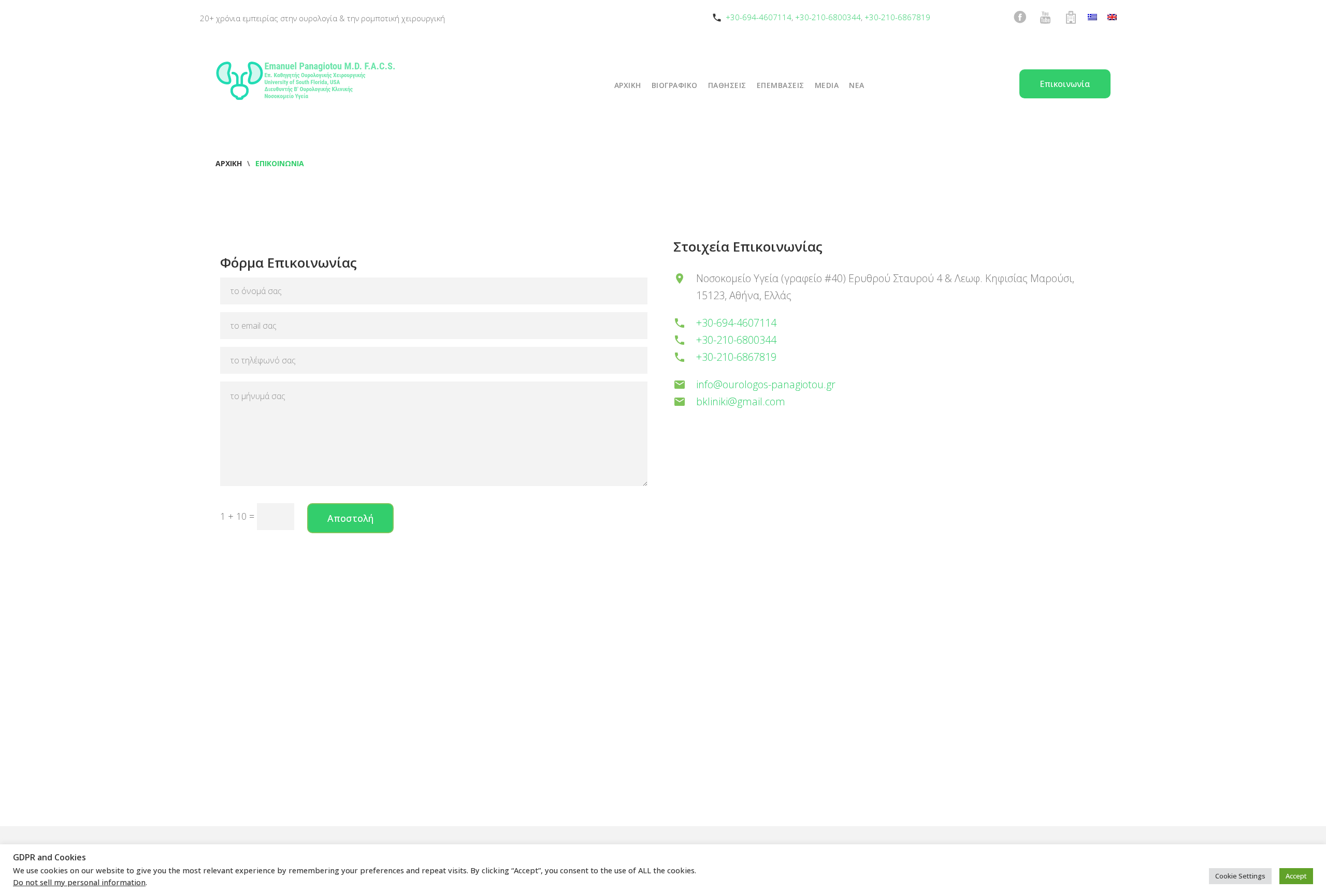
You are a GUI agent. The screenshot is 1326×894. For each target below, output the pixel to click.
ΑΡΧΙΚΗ (627, 85)
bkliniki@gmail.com (740, 401)
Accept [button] (1296, 876)
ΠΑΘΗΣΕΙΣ (727, 85)
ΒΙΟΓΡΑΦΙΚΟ (675, 85)
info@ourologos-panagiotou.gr (765, 384)
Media (827, 85)
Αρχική (228, 163)
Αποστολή (350, 518)
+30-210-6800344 (828, 17)
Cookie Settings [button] (1240, 876)
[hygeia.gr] (1070, 17)
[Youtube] (1045, 17)
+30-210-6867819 (897, 17)
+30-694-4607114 (758, 17)
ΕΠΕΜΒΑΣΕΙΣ (780, 85)
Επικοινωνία (1065, 84)
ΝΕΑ (856, 85)
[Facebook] (1020, 17)
